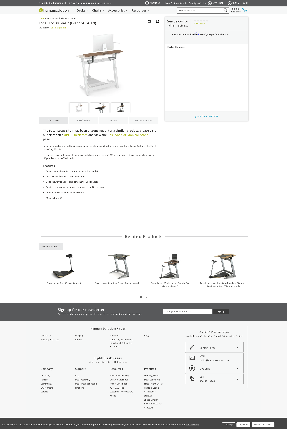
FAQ (77, 375)
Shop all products (59, 27)
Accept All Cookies (263, 424)
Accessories (116, 10)
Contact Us (46, 335)
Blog (146, 335)
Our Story (45, 375)
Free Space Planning (119, 375)
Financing (79, 387)
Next (254, 272)
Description (53, 120)
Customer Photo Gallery (121, 391)
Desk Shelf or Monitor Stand (127, 135)
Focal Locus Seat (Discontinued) (64, 283)
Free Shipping (45, 3)
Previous (33, 272)
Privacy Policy (192, 424)
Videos (113, 395)
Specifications (83, 120)
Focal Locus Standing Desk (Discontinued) (117, 283)
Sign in (235, 8)
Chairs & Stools (151, 387)
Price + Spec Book (118, 383)
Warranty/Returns (143, 120)
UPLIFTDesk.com (76, 135)
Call (207, 379)
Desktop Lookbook (119, 379)
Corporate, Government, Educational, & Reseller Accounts (121, 343)
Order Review (176, 47)
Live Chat (217, 2)
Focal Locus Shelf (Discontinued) (61, 18)
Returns (79, 339)
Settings (229, 424)
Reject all (243, 424)
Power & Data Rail (153, 403)
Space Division (151, 399)
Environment (47, 387)
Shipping (79, 335)
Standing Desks (151, 375)
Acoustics (148, 407)
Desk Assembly (82, 379)
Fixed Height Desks (153, 383)
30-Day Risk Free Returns (100, 3)
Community (46, 383)
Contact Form (207, 347)
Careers (44, 391)
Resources (139, 10)
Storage (148, 395)
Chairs (96, 10)
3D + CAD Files (117, 387)
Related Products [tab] (51, 246)
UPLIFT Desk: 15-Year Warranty (69, 3)
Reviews (113, 120)
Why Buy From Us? (50, 339)
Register (236, 11)
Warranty (114, 335)
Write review (199, 23)
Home (41, 18)
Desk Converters (152, 379)
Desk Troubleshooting (86, 383)
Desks (81, 10)
